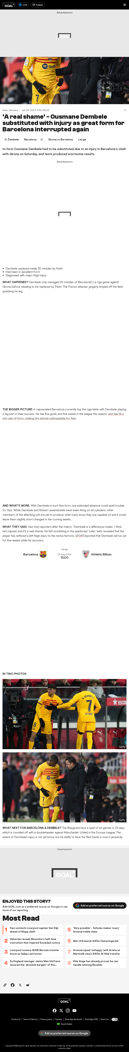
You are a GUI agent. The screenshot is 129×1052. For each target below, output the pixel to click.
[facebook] (54, 1011)
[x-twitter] (61, 1011)
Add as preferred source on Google (102, 905)
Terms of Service (30, 1019)
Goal (20, 1046)
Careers (58, 1019)
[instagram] (67, 1011)
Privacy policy (46, 1019)
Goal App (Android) (73, 1019)
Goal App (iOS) (91, 1019)
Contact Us (15, 1019)
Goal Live (105, 1019)
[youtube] (74, 1011)
